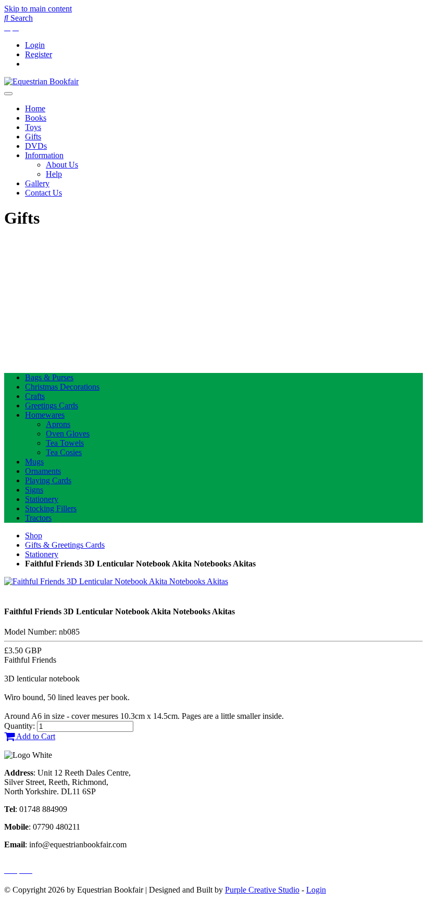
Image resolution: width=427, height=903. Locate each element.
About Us (62, 164)
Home (35, 108)
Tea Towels (65, 442)
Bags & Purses (49, 377)
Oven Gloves (68, 433)
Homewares (45, 414)
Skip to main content (38, 8)
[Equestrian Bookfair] (41, 81)
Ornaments (43, 471)
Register (38, 54)
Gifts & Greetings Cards (65, 544)
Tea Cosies (64, 452)
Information (44, 155)
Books (35, 117)
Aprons (58, 424)
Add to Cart (35, 736)
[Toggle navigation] (8, 93)
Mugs (34, 461)
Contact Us (43, 192)
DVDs (36, 145)
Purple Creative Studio (262, 889)
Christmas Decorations (62, 386)
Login (35, 45)
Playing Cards (48, 480)
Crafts (35, 396)
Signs (34, 489)
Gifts (33, 136)
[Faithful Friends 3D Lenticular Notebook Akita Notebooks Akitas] (116, 581)
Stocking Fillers (51, 508)
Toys (33, 127)
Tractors (38, 517)
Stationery (41, 499)
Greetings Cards (51, 405)
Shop (33, 535)
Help (54, 174)
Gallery (37, 183)
